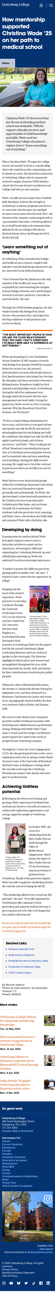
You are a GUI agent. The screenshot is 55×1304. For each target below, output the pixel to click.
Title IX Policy (10, 1276)
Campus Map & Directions (17, 1131)
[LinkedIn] (48, 1283)
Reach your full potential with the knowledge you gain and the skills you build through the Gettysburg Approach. (26, 927)
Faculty (6, 1150)
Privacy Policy (10, 1269)
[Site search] (51, 5)
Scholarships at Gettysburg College (24, 966)
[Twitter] (26, 1283)
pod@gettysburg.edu (40, 1252)
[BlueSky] (18, 1283)
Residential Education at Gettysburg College (28, 960)
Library (6, 1173)
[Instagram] (4, 1283)
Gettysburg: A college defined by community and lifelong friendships (18, 1020)
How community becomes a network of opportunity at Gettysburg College (17, 1040)
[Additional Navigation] (41, 5)
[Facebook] (41, 1283)
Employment (9, 1163)
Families (7, 1154)
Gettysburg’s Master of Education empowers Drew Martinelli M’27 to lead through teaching (19, 1062)
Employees (8, 1147)
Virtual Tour (9, 1182)
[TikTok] (33, 1283)
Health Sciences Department (21, 955)
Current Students (12, 1144)
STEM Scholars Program (19, 972)
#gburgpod (46, 1249)
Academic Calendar (14, 1157)
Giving (6, 1170)
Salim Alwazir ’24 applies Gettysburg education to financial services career (15, 1084)
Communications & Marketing (19, 1176)
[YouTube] (11, 1283)
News (5, 63)
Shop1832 (8, 1166)
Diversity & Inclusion (14, 1160)
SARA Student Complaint (17, 1186)
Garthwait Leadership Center (21, 949)
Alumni (6, 1141)
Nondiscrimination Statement (18, 1272)
